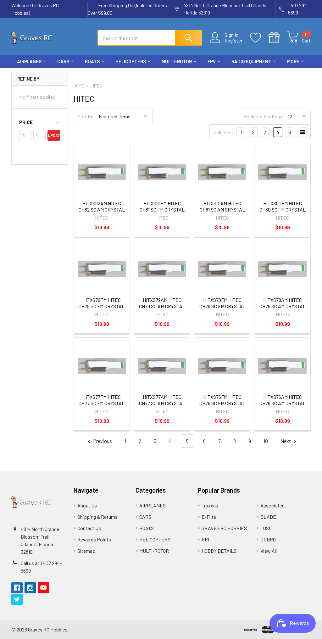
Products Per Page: (263, 116)
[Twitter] (305, 73)
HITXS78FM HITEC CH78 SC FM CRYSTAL (222, 303)
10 (266, 441)
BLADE (268, 517)
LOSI (265, 528)
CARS (63, 61)
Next (286, 441)
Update (54, 135)
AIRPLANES (29, 61)
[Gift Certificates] (278, 37)
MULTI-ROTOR (177, 61)
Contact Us (89, 528)
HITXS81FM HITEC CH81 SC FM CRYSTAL (162, 206)
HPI (205, 539)
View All (268, 551)
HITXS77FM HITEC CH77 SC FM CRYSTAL (102, 400)
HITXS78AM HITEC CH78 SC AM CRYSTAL (282, 303)
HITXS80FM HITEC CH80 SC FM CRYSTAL (282, 206)
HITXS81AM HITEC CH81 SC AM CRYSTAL (222, 206)
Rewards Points (94, 539)
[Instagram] (282, 73)
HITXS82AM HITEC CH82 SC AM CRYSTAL (102, 206)
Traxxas (210, 505)
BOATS (92, 61)
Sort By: (86, 116)
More (293, 61)
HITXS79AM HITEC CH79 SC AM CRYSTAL (162, 303)
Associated (272, 505)
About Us (87, 505)
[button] (39, 122)
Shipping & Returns (97, 517)
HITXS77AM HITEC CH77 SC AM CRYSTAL (162, 400)
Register (233, 40)
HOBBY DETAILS (219, 551)
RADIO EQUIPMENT (251, 61)
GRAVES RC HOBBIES (224, 528)
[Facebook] (271, 73)
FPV (212, 61)
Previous (102, 441)
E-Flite (209, 517)
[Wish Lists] (259, 37)
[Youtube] (293, 73)
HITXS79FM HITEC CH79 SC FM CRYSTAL (102, 303)
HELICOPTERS (130, 61)
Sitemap (86, 551)
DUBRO (268, 539)
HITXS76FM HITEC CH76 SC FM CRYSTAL (222, 400)
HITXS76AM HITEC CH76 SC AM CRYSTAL (282, 400)
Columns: (224, 132)
